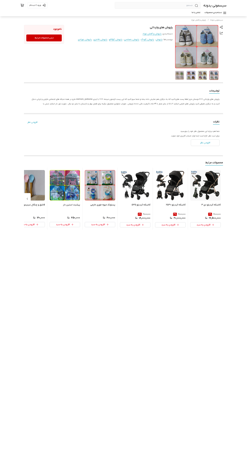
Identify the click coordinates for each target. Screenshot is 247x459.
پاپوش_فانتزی (100, 39)
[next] (27, 199)
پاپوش (159, 39)
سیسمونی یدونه (214, 5)
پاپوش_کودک (147, 39)
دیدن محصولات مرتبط (44, 37)
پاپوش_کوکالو (115, 39)
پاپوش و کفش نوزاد (198, 20)
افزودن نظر (32, 122)
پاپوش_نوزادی (85, 39)
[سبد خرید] (22, 5)
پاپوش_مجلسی (131, 39)
